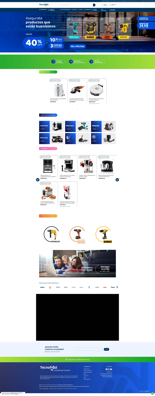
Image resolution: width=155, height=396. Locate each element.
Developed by (144, 391)
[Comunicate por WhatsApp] (152, 393)
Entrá (105, 4)
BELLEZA (75, 9)
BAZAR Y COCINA (95, 10)
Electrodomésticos (88, 372)
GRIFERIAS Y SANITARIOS (52, 10)
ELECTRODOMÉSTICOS (66, 9)
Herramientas (86, 369)
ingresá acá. (60, 384)
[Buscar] (94, 5)
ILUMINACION (88, 9)
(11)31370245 (109, 372)
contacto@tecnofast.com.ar (106, 373)
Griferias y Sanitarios (88, 370)
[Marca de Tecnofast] (42, 287)
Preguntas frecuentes (53, 386)
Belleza (85, 374)
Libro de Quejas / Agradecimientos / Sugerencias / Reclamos (77, 386)
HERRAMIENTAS (44, 9)
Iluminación (86, 375)
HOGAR (81, 9)
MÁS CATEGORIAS (103, 10)
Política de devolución (61, 386)
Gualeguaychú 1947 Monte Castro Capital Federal (106, 376)
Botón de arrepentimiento (68, 384)
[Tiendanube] (43, 388)
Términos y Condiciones (43, 386)
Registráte (105, 5)
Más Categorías (87, 379)
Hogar (85, 377)
